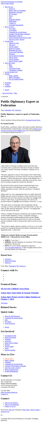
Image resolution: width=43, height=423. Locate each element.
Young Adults (9, 346)
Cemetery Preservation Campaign (19, 34)
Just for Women (14, 59)
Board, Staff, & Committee (17, 10)
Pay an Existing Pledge (16, 79)
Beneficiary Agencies (15, 12)
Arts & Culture (13, 47)
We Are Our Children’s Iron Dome (15, 289)
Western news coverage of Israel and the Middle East (21, 129)
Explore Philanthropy (11, 371)
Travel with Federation (16, 52)
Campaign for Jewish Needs (18, 32)
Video (11, 66)
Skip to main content (7, 3)
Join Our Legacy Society (16, 39)
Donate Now (9, 359)
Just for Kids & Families (16, 56)
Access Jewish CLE (11, 72)
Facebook (8, 83)
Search (7, 90)
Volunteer (12, 54)
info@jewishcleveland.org (9, 392)
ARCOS (11, 410)
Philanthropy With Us (15, 36)
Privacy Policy (35, 410)
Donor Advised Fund (11, 369)
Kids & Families (10, 350)
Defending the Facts (15, 50)
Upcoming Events (14, 68)
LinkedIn (8, 86)
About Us (12, 9)
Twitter (7, 84)
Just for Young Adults (15, 61)
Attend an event (14, 43)
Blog (10, 65)
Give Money (13, 30)
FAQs (11, 16)
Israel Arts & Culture (11, 343)
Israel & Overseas (14, 48)
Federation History (15, 19)
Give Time (12, 28)
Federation (8, 110)
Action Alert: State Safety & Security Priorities (20, 293)
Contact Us (12, 23)
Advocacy (12, 45)
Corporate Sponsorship (16, 25)
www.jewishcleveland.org (13, 247)
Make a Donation (14, 77)
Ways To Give (9, 27)
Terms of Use (5, 411)
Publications (12, 21)
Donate (7, 74)
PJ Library (8, 322)
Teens (6, 348)
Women (7, 345)
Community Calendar (15, 70)
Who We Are (9, 7)
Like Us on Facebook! (12, 404)
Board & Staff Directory (12, 316)
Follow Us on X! (10, 406)
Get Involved (9, 41)
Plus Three (26, 410)
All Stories (4, 303)
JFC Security (13, 14)
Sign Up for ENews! (11, 403)
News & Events (10, 63)
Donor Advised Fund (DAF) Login (20, 38)
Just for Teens (13, 57)
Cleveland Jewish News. (33, 120)
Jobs (10, 18)
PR (13, 110)
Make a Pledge (13, 76)
